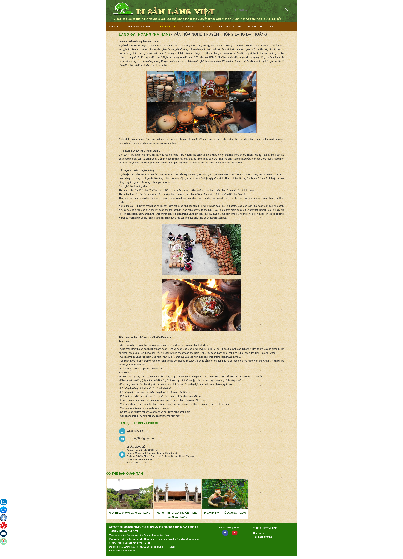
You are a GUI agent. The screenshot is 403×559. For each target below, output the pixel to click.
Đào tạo (207, 26)
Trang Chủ (115, 26)
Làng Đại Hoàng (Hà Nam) (144, 34)
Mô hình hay (255, 26)
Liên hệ (272, 26)
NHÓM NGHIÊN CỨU (139, 26)
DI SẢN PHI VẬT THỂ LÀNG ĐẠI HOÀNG (225, 513)
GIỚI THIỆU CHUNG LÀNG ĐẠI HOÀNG (129, 513)
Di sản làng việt (165, 26)
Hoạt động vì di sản (230, 26)
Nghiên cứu (188, 26)
